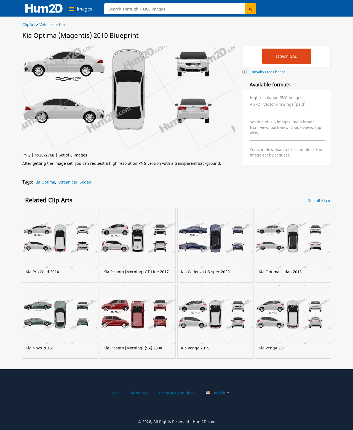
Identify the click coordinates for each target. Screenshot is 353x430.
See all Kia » (319, 200)
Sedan (85, 182)
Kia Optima (44, 182)
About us (139, 393)
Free (116, 393)
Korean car (67, 182)
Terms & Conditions (176, 393)
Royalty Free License (268, 71)
